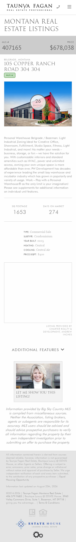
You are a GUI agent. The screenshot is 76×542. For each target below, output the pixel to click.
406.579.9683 (14, 496)
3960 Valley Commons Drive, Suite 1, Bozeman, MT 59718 (37, 498)
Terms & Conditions (49, 502)
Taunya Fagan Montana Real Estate (42, 493)
